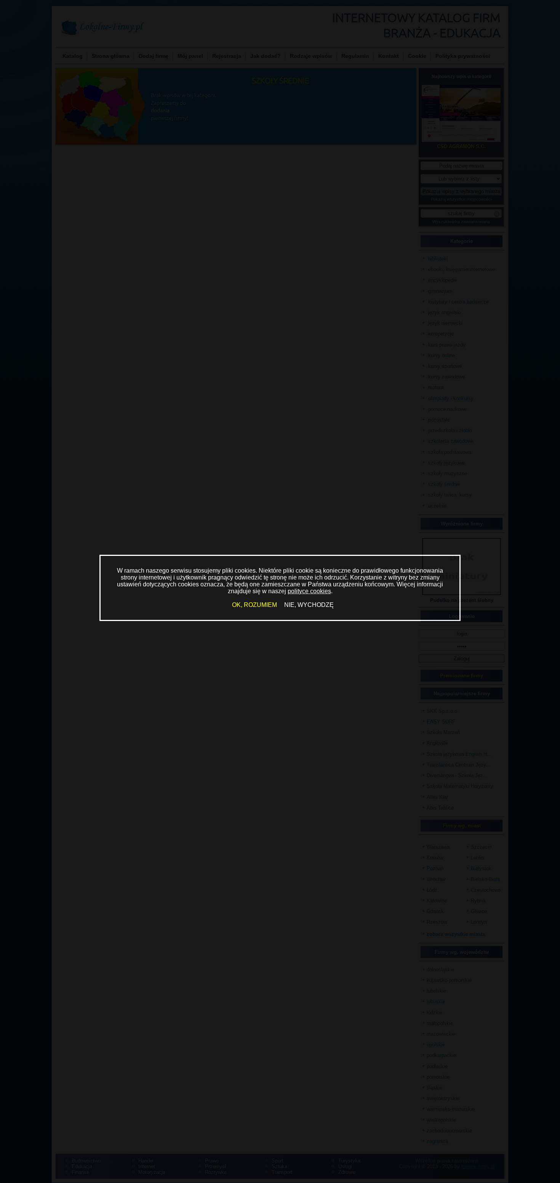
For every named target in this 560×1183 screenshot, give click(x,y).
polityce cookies (309, 591)
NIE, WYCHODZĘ (309, 605)
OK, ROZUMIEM (254, 605)
